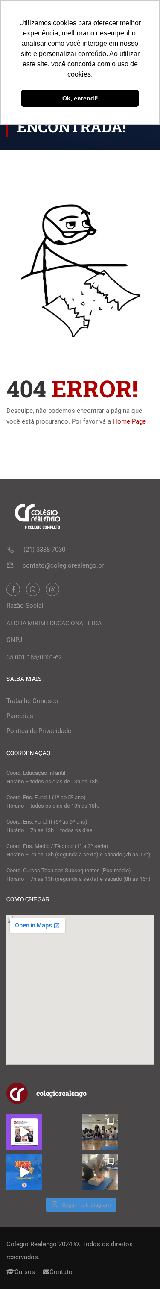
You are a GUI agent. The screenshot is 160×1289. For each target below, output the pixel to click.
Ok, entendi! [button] (80, 98)
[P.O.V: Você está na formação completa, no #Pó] (100, 1132)
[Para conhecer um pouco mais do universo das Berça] (24, 1172)
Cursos (25, 1272)
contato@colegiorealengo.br (63, 565)
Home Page (129, 421)
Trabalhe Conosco (32, 701)
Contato (61, 1272)
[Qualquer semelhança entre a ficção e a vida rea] (24, 1132)
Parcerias (19, 716)
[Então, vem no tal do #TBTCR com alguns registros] (100, 1172)
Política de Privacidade (38, 731)
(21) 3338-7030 (44, 549)
